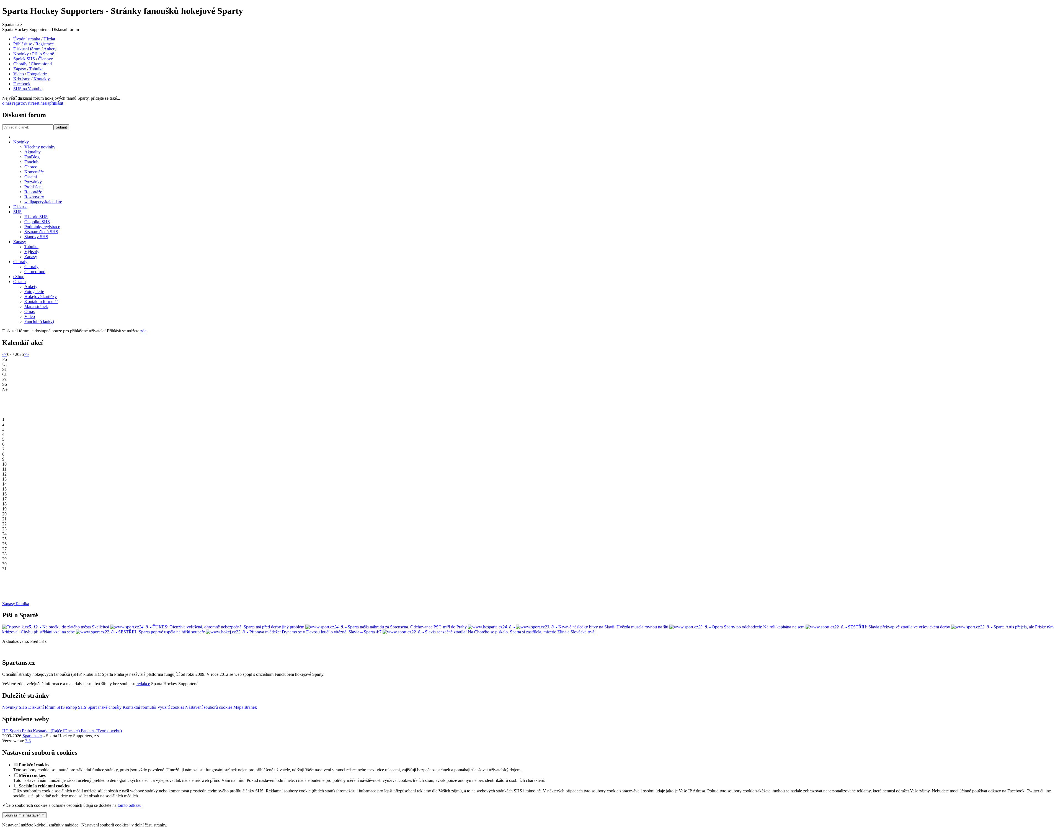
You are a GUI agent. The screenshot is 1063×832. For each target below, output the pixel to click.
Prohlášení (33, 186)
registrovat (21, 103)
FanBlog (32, 157)
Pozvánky (33, 181)
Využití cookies (170, 707)
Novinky (21, 54)
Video (18, 73)
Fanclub (31, 162)
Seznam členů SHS (41, 231)
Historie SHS (36, 216)
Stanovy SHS (36, 236)
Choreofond (41, 63)
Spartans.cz (32, 735)
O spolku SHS (37, 221)
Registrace (44, 44)
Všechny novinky (39, 147)
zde (143, 330)
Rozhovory (34, 196)
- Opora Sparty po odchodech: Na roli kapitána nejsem (752, 627)
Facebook (21, 83)
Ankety (49, 49)
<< (4, 354)
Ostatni (30, 176)
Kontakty (41, 78)
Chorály (20, 63)
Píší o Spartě (43, 54)
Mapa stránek (36, 306)
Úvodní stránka (26, 39)
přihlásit (56, 103)
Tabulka (36, 68)
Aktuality (32, 152)
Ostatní (19, 281)
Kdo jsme (21, 78)
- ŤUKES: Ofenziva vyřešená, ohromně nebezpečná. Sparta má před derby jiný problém (222, 627)
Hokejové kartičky (40, 296)
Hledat (49, 39)
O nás (29, 311)
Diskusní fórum (26, 49)
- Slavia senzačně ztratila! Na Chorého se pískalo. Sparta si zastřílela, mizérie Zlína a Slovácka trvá (502, 632)
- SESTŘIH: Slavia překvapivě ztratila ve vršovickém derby (892, 627)
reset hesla (40, 103)
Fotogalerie (37, 73)
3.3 (28, 740)
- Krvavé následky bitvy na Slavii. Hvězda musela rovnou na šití (607, 627)
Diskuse (20, 206)
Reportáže (33, 191)
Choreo (30, 167)
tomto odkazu (129, 805)
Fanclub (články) (39, 321)
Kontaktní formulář (41, 301)
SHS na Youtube (27, 88)
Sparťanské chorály (104, 707)
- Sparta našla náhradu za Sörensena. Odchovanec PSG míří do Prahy (401, 627)
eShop (18, 276)
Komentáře (34, 172)
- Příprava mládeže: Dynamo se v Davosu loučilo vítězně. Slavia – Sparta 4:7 (309, 632)
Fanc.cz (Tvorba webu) (101, 730)
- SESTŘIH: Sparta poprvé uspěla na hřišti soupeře (155, 632)
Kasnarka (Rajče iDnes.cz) (56, 730)
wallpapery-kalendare (43, 201)
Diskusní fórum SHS (46, 707)
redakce (143, 683)
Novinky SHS (14, 707)
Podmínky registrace (42, 226)
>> (26, 354)
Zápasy (19, 68)
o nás (6, 103)
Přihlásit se (22, 44)
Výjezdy (31, 251)
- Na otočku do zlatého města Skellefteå (69, 627)
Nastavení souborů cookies (208, 707)
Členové (45, 59)
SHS (17, 211)
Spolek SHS (24, 59)
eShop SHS (76, 707)
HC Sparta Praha (17, 730)
